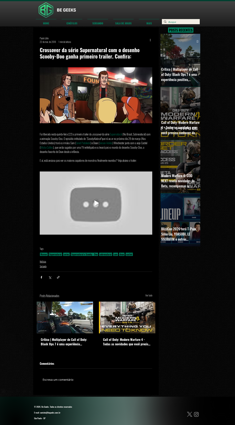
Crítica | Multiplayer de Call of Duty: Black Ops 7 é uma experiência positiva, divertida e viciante (64, 341)
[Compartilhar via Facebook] (41, 277)
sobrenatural (106, 254)
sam (116, 254)
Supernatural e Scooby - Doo (84, 254)
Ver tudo (148, 295)
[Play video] (96, 203)
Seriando (43, 266)
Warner (43, 254)
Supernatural (55, 254)
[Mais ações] (150, 40)
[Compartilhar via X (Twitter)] (49, 277)
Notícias (43, 261)
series (66, 254)
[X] (189, 414)
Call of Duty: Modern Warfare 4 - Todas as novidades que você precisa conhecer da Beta (126, 341)
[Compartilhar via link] (58, 277)
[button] (72, 21)
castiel (129, 254)
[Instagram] (196, 414)
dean (122, 254)
